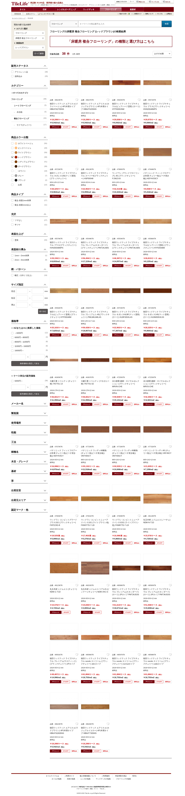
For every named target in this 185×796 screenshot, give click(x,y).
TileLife (102, 788)
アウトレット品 (21, 72)
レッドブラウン (22, 47)
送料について (149, 14)
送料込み (18, 76)
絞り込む (42, 311)
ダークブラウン (24, 166)
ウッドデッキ (88, 9)
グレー (21, 176)
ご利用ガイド (137, 14)
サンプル (160, 14)
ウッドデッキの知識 (103, 779)
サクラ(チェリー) (31, 125)
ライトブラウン (24, 152)
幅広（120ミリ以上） (24, 275)
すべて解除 (39, 53)
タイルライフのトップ (18, 18)
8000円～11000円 (31, 342)
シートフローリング (30, 105)
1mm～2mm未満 (22, 255)
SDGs (134, 776)
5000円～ (31, 381)
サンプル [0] (155, 2)
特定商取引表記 (121, 776)
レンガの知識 (85, 779)
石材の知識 (71, 779)
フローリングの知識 (123, 779)
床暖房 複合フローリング (26, 38)
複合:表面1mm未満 (23, 200)
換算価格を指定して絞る (29, 363)
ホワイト (22, 171)
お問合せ (169, 14)
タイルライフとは (52, 776)
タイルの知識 (56, 779)
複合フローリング (30, 118)
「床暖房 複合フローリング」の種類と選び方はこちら (111, 41)
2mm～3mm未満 (22, 260)
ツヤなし (18, 220)
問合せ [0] (142, 2)
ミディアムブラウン (26, 162)
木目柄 (31, 112)
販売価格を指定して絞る (29, 394)
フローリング (110, 9)
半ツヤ (17, 225)
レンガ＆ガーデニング (66, 9)
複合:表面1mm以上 (23, 205)
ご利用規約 (106, 776)
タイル (22, 9)
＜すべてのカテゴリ (19, 93)
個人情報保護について (88, 776)
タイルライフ (75, 786)
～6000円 (31, 333)
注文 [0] (167, 2)
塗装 (16, 240)
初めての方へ (123, 14)
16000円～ (31, 350)
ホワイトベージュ (25, 143)
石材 (44, 9)
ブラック (22, 180)
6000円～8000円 (31, 337)
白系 (20, 185)
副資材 (133, 9)
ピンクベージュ (24, 148)
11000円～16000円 (31, 346)
